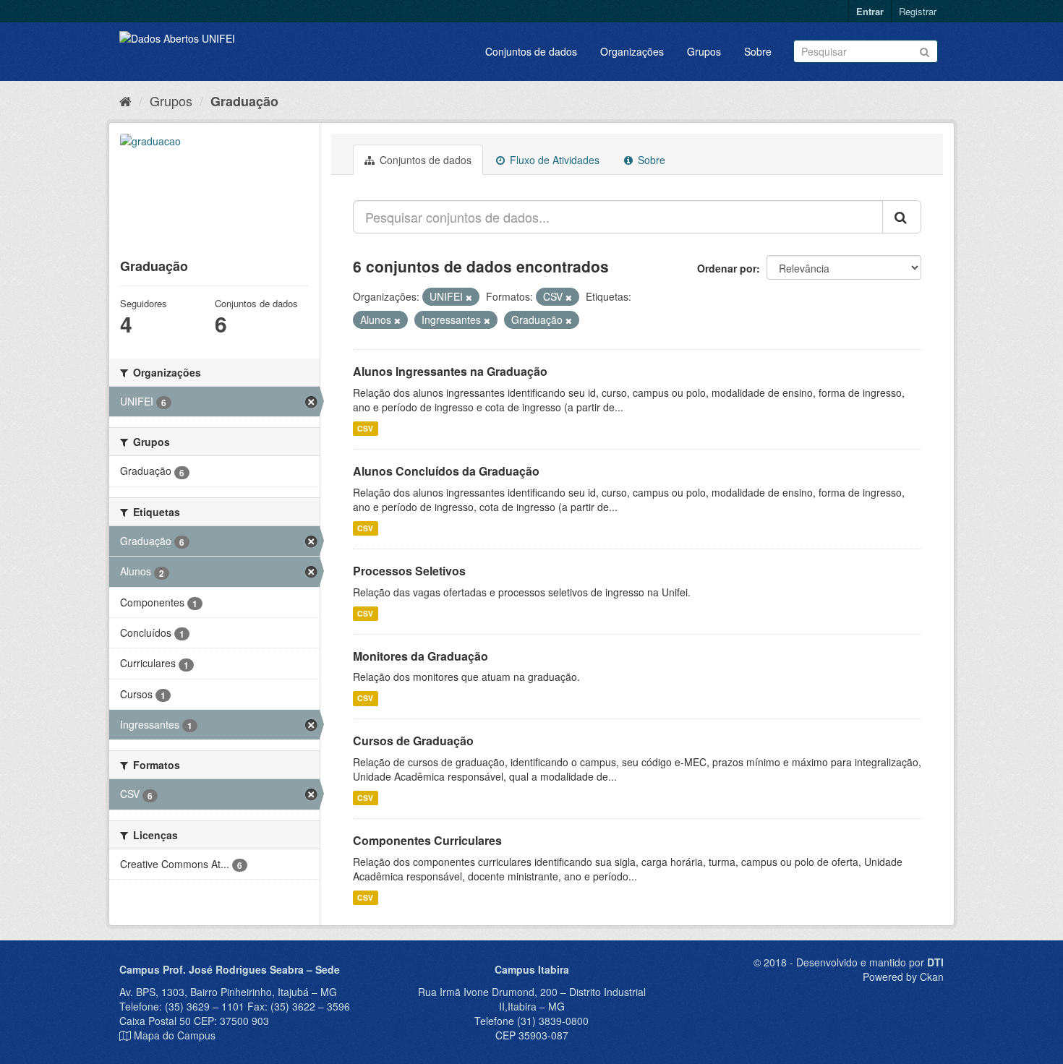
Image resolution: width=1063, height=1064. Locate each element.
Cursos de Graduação (413, 740)
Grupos (704, 51)
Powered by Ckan (903, 976)
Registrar (917, 11)
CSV (365, 428)
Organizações (632, 51)
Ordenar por (726, 268)
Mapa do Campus (174, 1035)
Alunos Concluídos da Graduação (446, 471)
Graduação (244, 101)
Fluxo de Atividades (553, 160)
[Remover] (469, 297)
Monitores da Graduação (420, 656)
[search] (901, 216)
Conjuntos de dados (531, 51)
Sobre (758, 51)
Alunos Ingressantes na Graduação (450, 371)
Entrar (870, 11)
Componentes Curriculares (427, 840)
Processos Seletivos (409, 570)
